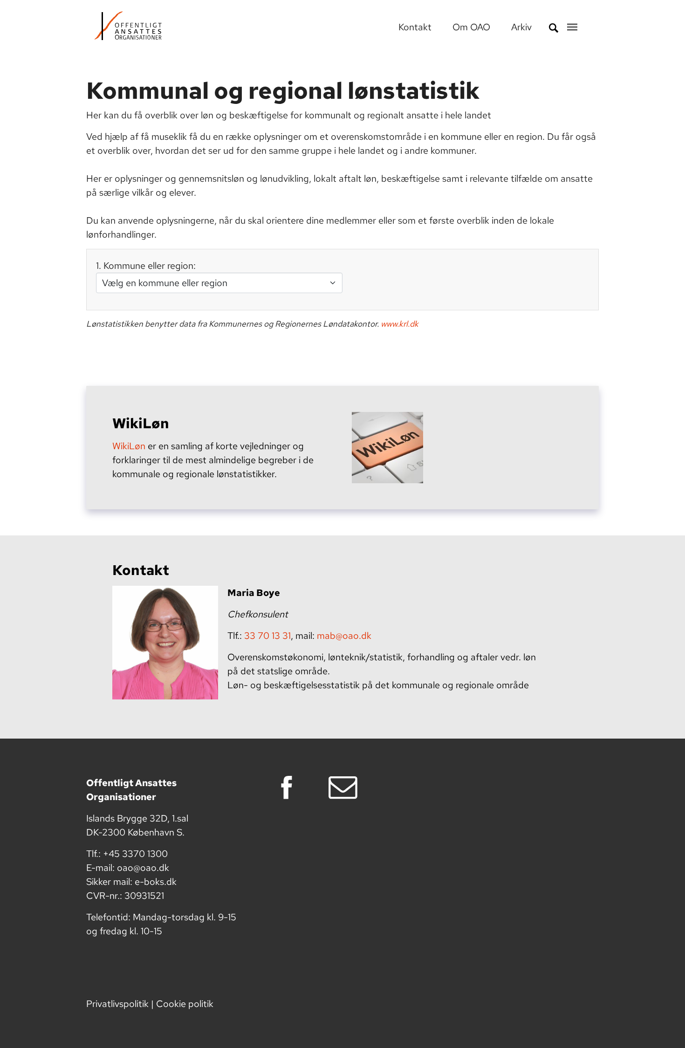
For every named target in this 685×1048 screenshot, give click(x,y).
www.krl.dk (399, 323)
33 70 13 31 (267, 636)
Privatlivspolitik (117, 1004)
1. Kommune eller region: (146, 266)
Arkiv (521, 27)
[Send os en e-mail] (346, 787)
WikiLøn (128, 446)
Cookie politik (184, 1004)
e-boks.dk (156, 882)
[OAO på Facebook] (289, 787)
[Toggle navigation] (572, 27)
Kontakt (416, 27)
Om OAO (472, 27)
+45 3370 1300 (135, 854)
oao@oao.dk (143, 868)
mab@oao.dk (344, 636)
